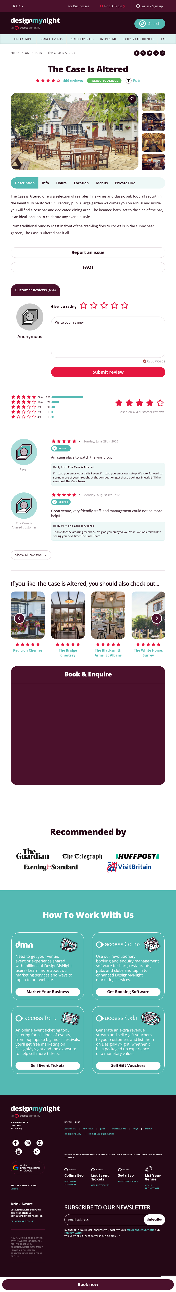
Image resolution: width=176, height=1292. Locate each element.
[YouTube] (18, 1151)
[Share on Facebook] (137, 53)
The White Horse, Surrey (148, 653)
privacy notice (73, 1233)
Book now (88, 1284)
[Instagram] (27, 1143)
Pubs (38, 53)
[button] (59, 80)
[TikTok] (36, 1151)
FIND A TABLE (23, 39)
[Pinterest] (39, 1143)
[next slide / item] (156, 618)
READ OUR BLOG (82, 39)
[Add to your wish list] (132, 99)
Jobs (103, 1128)
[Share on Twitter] (143, 53)
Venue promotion (152, 1187)
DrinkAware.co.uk (22, 1221)
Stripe (14, 1188)
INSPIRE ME (108, 39)
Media (148, 1128)
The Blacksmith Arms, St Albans (108, 653)
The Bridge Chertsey (68, 653)
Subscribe (154, 1219)
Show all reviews (28, 555)
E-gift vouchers (128, 1181)
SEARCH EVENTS (51, 39)
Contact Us (119, 1128)
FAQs (88, 267)
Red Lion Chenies (27, 650)
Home (15, 53)
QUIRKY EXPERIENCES (138, 39)
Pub (136, 80)
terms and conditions (140, 1230)
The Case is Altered (61, 53)
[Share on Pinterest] (149, 53)
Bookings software (70, 1183)
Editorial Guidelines (101, 1133)
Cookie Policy (73, 1133)
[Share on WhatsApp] (156, 53)
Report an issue (88, 252)
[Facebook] (15, 1143)
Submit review (108, 372)
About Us (70, 1128)
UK (27, 53)
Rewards (88, 1128)
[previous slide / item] (19, 618)
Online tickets (100, 1185)
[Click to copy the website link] (162, 53)
